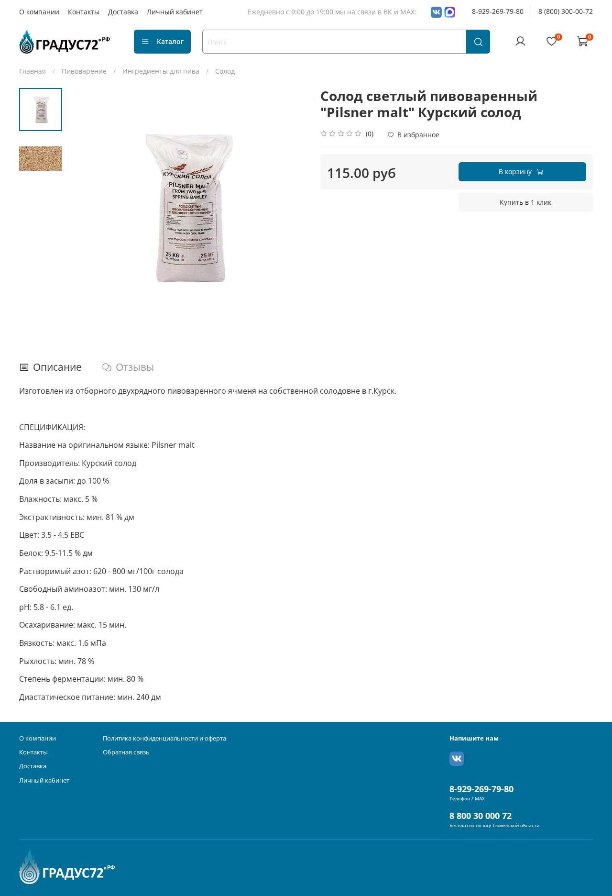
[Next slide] (289, 208)
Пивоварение (84, 71)
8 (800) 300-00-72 (565, 11)
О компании (39, 11)
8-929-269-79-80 (498, 11)
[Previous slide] (84, 208)
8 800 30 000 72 (480, 815)
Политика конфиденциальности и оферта (164, 738)
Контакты (83, 11)
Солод (225, 71)
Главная (32, 71)
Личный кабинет (175, 11)
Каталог (170, 41)
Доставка (123, 11)
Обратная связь (126, 752)
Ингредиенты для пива (160, 71)
